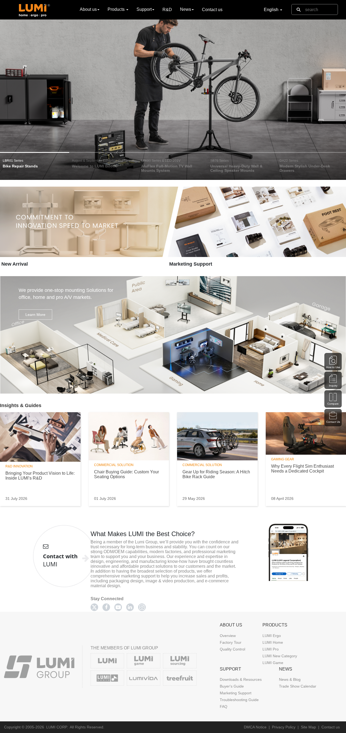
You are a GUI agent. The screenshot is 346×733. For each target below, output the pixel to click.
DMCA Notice (255, 727)
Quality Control (232, 649)
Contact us (212, 9)
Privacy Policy (283, 727)
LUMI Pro (270, 649)
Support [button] (144, 9)
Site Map (308, 727)
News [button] (185, 9)
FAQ (223, 706)
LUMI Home (272, 642)
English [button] (272, 9)
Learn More (35, 314)
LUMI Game (272, 663)
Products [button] (117, 9)
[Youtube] (118, 607)
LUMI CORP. (57, 727)
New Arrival (14, 264)
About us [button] (88, 9)
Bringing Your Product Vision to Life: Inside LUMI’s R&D (40, 475)
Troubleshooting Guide (239, 700)
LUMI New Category (279, 656)
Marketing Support (190, 264)
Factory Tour (230, 642)
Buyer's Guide (232, 686)
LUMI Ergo (271, 635)
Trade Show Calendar (297, 686)
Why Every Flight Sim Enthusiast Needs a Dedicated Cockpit (302, 468)
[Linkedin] (130, 607)
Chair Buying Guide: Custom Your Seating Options (126, 474)
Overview (228, 635)
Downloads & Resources (241, 679)
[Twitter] (94, 607)
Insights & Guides (20, 405)
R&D (167, 9)
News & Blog (290, 679)
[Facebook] (106, 607)
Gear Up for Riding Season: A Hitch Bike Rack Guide (216, 474)
